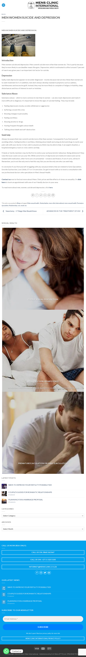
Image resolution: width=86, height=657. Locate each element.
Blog (3, 14)
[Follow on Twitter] (45, 572)
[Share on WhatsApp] (33, 195)
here (51, 187)
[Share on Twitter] (41, 195)
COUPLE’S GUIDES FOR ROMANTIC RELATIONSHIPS (30, 492)
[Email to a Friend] (45, 195)
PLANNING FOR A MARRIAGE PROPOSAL (25, 500)
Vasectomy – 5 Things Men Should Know (21, 211)
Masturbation (44, 203)
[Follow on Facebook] (37, 572)
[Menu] (3, 5)
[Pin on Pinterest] (49, 195)
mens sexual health (70, 203)
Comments (12, 502)
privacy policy (46, 633)
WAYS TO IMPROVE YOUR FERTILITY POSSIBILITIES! (30, 485)
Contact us (6, 179)
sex (19, 205)
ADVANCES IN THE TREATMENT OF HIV (64, 211)
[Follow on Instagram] (41, 572)
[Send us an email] (49, 572)
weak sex (24, 205)
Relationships (13, 205)
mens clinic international (56, 203)
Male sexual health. (33, 203)
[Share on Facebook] (37, 195)
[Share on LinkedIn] (53, 195)
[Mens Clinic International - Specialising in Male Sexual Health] (43, 5)
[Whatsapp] (6, 651)
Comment (11, 494)
